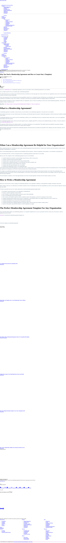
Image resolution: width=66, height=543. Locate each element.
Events (7, 20)
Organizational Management (10, 25)
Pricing (3, 16)
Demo (47, 539)
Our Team (3, 531)
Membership (8, 19)
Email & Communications (8, 10)
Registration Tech (26, 530)
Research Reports (48, 535)
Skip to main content (3, 0)
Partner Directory (26, 539)
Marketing (7, 24)
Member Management (7, 6)
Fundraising (7, 22)
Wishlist (47, 536)
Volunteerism (8, 23)
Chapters (3, 525)
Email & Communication (28, 524)
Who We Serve (7, 5)
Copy (11, 492)
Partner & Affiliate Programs (6, 532)
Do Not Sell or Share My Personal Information (21, 541)
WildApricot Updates (49, 527)
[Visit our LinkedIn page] (3, 508)
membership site (8, 89)
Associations (4, 521)
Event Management (7, 9)
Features (23, 519)
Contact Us (5, 30)
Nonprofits (3, 523)
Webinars (5, 26)
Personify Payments (27, 534)
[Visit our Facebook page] (0, 508)
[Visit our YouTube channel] (2, 508)
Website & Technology (9, 21)
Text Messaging (26, 531)
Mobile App (6, 11)
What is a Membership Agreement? (7, 79)
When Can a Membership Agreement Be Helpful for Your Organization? (12, 80)
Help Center (6, 29)
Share (2, 87)
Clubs (3, 524)
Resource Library (6, 28)
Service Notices (26, 538)
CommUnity (26, 532)
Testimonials (4, 17)
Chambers (3, 522)
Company (3, 530)
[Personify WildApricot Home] (5, 3)
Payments (5, 8)
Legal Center (30, 541)
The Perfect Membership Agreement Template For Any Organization (12, 82)
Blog (0, 70)
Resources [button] (3, 18)
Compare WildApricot (7, 32)
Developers (47, 538)
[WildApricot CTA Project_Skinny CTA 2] (29, 135)
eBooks (47, 533)
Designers (47, 537)
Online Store (6, 12)
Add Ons (5, 15)
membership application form (7, 122)
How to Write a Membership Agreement (8, 81)
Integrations (25, 527)
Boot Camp (5, 27)
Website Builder (26, 522)
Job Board (25, 533)
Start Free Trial (5, 34)
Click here (2, 215)
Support (23, 535)
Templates (47, 534)
